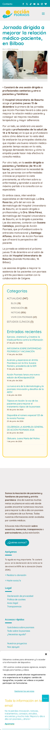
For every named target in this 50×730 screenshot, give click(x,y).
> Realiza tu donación (15, 575)
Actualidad (14, 298)
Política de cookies (16, 599)
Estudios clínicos (18, 321)
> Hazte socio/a (13, 580)
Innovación (17, 308)
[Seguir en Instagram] (42, 4)
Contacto (7, 4)
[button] (46, 654)
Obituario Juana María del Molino (23, 438)
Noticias (15, 49)
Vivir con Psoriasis (21, 317)
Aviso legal (12, 603)
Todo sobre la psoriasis (18, 631)
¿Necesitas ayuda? (16, 634)
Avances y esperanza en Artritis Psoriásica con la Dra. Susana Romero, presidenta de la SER (22, 363)
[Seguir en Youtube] (34, 4)
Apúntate (9, 723)
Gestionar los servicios (24, 691)
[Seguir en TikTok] (31, 4)
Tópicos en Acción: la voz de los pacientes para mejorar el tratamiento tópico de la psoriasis (23, 403)
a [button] (43, 14)
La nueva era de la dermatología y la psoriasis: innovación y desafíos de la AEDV (25, 389)
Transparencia (14, 606)
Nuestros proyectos (17, 643)
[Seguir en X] (27, 4)
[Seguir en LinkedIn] (38, 4)
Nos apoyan (13, 647)
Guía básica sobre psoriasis (20, 627)
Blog (14, 303)
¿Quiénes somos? (17, 542)
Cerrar (45, 698)
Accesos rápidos (14, 619)
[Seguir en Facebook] (23, 4)
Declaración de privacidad (20, 596)
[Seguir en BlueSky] (45, 3)
